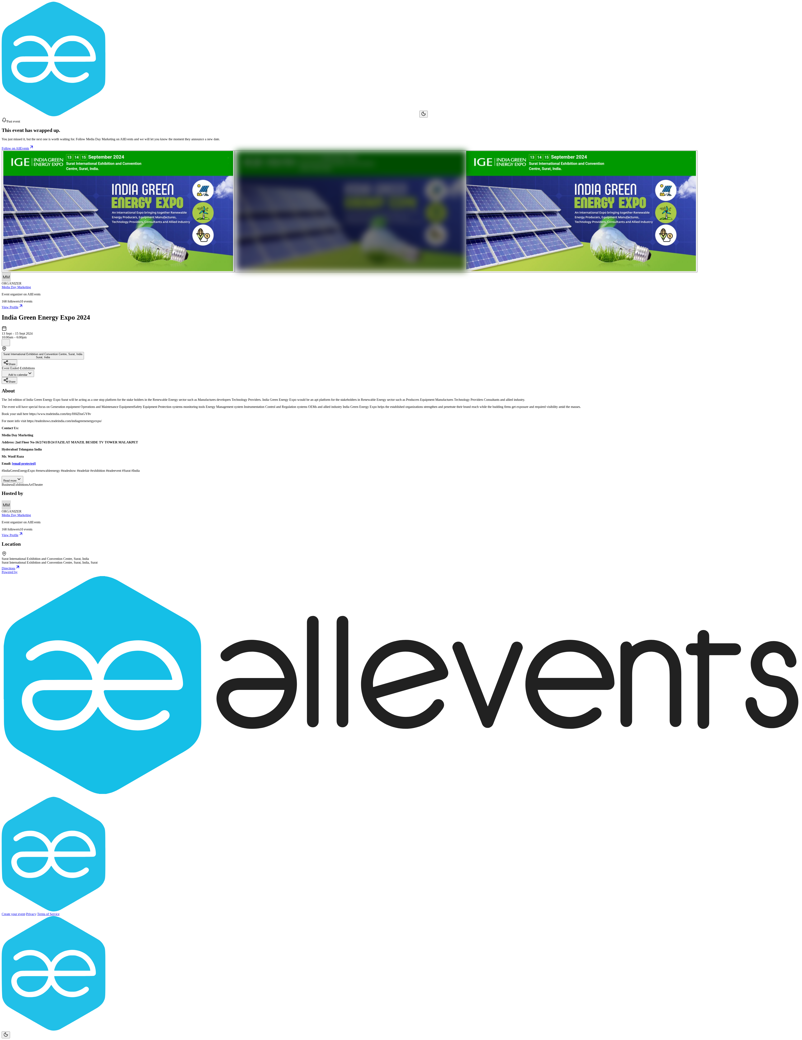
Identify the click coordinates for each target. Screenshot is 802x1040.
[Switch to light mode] (423, 114)
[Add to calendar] (6, 342)
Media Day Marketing (16, 287)
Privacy (31, 914)
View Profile (10, 307)
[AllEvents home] (210, 115)
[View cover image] (118, 211)
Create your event (13, 914)
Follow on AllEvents (15, 148)
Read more (9, 480)
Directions (8, 568)
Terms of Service (48, 914)
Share (11, 364)
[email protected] (24, 463)
